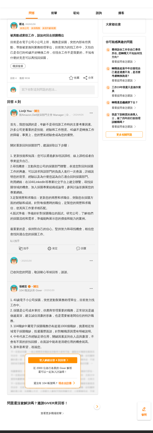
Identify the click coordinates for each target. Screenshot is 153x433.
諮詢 (99, 13)
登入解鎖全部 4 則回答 (52, 360)
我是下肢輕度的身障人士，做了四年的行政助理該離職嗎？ (126, 118)
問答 (32, 13)
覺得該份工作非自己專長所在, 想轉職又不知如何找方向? (127, 53)
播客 (121, 13)
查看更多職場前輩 (51, 413)
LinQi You (25, 110)
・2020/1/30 (25, 261)
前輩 (54, 13)
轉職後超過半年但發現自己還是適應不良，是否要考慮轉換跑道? (126, 72)
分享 (90, 77)
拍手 (26, 248)
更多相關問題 (124, 134)
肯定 (54, 248)
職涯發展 (18, 66)
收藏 (76, 77)
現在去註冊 (65, 383)
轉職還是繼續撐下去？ (125, 102)
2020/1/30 (30, 24)
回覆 (83, 248)
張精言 (23, 286)
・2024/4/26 (77, 115)
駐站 (76, 13)
